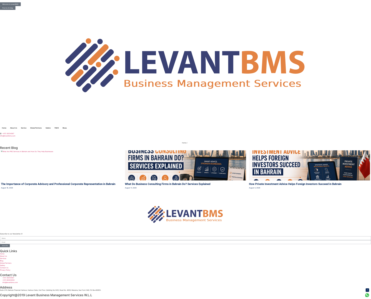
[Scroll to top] (367, 290)
